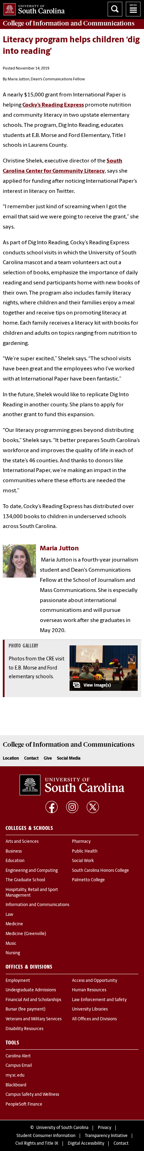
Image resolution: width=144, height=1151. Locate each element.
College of (69, 23)
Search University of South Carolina (115, 9)
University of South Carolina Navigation (133, 9)
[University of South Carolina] (72, 785)
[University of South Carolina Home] (32, 8)
